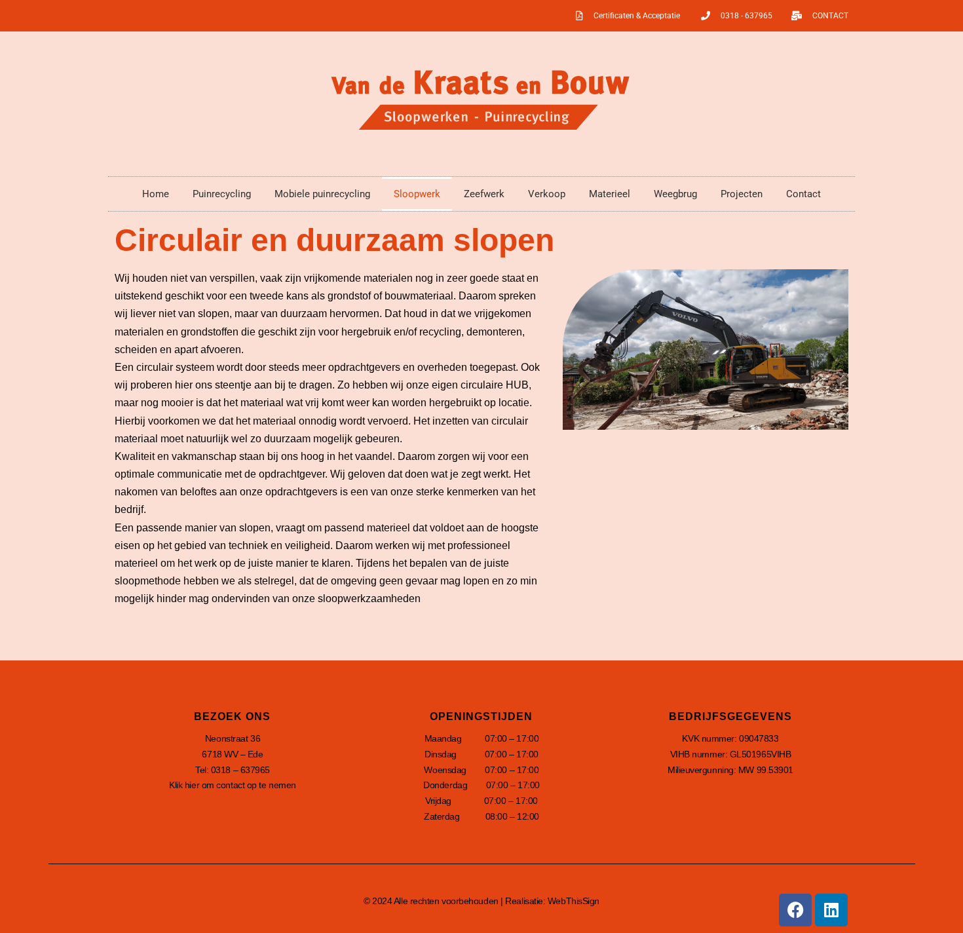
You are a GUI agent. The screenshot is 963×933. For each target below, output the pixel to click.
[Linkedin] (831, 910)
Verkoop (546, 194)
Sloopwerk (417, 194)
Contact (803, 194)
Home (155, 194)
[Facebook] (795, 910)
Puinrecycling (222, 194)
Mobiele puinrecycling (322, 194)
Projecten (742, 194)
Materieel (609, 194)
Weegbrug (675, 194)
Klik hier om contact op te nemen (232, 785)
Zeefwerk (484, 194)
